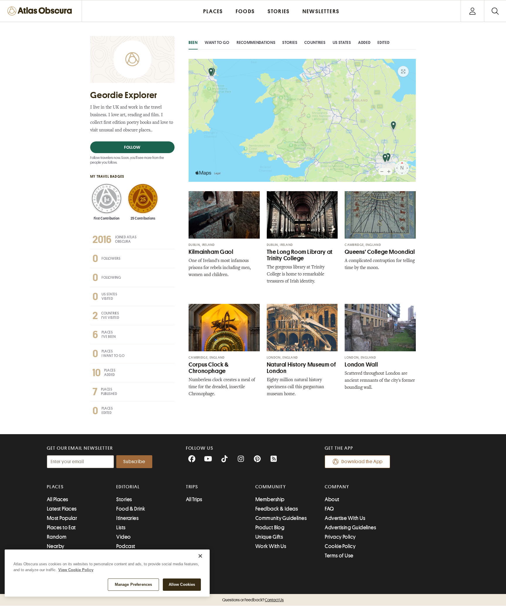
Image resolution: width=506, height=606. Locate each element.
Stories (289, 42)
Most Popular (62, 518)
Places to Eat (61, 527)
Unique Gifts (269, 537)
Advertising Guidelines (350, 527)
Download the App (362, 461)
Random (57, 537)
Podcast (125, 546)
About (332, 499)
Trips (192, 487)
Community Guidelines (281, 518)
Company (337, 487)
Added (364, 42)
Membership (270, 499)
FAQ (329, 508)
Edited (383, 42)
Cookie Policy (340, 546)
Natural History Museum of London (301, 368)
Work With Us (270, 546)
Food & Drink (130, 508)
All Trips (194, 499)
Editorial (128, 487)
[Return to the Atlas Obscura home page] (41, 11)
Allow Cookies (182, 584)
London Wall (361, 365)
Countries (314, 42)
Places (55, 487)
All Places (57, 499)
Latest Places (62, 508)
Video (123, 537)
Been (193, 42)
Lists (120, 527)
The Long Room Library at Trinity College (300, 255)
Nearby (55, 546)
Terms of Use (339, 555)
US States (342, 42)
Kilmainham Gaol (211, 252)
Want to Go (217, 42)
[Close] (200, 555)
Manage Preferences (133, 584)
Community (270, 487)
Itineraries (127, 518)
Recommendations (256, 42)
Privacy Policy (340, 537)
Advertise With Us (345, 518)
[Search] (495, 11)
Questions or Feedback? (253, 600)
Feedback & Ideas (276, 508)
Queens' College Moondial (380, 252)
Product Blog (269, 527)
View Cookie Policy (75, 570)
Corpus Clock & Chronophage (209, 368)
